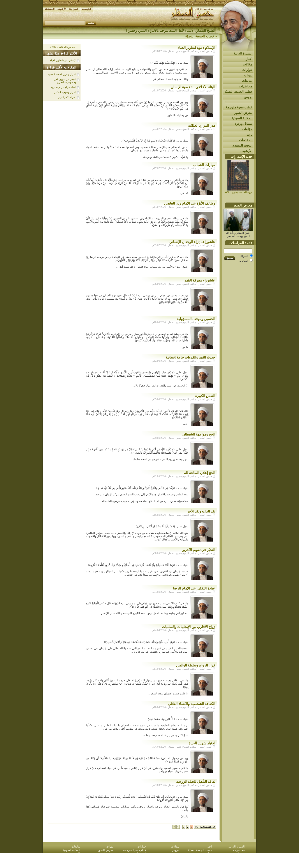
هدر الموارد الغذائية (201, 125)
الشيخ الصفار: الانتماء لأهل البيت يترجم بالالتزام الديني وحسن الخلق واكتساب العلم (156, 30)
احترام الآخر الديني (67, 97)
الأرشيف (246, 151)
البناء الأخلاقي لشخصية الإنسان (193, 87)
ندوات (248, 75)
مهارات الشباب (204, 165)
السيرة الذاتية (243, 53)
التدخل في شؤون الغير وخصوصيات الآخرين (65, 81)
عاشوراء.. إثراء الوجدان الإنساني (192, 242)
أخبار (249, 59)
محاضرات (245, 86)
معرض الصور (243, 112)
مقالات (247, 64)
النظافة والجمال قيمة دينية (63, 87)
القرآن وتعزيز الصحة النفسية (62, 74)
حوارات (247, 70)
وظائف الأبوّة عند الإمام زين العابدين (189, 203)
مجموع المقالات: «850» (62, 47)
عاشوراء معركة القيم (200, 280)
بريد (249, 134)
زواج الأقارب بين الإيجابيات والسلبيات (188, 627)
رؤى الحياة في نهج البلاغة (238, 192)
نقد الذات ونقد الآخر (201, 511)
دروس (248, 97)
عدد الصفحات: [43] (205, 826)
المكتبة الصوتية (242, 118)
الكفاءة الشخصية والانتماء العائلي (191, 704)
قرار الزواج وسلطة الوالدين (195, 665)
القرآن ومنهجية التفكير (65, 92)
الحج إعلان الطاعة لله (199, 473)
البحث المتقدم (242, 145)
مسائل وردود (243, 123)
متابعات (247, 80)
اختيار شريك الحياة (202, 743)
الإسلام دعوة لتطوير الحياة (63, 60)
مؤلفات (247, 129)
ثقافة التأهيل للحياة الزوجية (195, 781)
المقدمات (245, 140)
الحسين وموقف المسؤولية (196, 319)
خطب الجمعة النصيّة (238, 91)
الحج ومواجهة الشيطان (198, 434)
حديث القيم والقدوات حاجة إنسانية (190, 357)
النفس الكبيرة (205, 396)
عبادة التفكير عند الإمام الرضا (194, 588)
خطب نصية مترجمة (239, 107)
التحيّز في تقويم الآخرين (198, 550)
